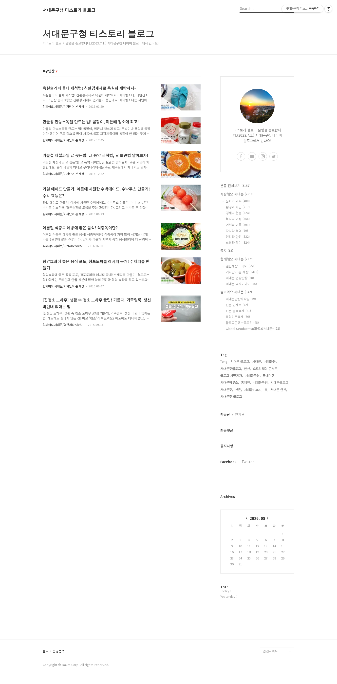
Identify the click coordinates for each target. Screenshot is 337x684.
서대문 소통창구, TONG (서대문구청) (276, 576)
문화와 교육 (238, 201)
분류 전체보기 (235, 185)
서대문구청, (261, 382)
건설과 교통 (238, 224)
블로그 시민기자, (231, 375)
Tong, (224, 361)
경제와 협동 (238, 213)
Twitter (248, 461)
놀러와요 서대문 (236, 291)
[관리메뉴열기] (328, 8)
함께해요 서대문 (237, 258)
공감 (266, 587)
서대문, (257, 361)
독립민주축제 (238, 316)
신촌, (238, 389)
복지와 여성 (238, 218)
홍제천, (246, 382)
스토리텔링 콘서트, (266, 368)
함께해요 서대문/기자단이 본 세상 (63, 106)
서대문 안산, (278, 389)
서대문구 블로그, (231, 396)
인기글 (239, 414)
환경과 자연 (238, 207)
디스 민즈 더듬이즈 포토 (278, 615)
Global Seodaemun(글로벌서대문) (253, 328)
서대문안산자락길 (241, 299)
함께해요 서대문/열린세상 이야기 (63, 246)
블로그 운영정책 (53, 651)
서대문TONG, (253, 389)
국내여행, (269, 375)
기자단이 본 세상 (242, 272)
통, (266, 389)
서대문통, (270, 361)
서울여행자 (270, 603)
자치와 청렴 (237, 230)
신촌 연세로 (237, 304)
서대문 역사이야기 (241, 283)
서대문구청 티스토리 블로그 (69, 10)
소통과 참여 (238, 242)
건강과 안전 (238, 236)
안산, (247, 368)
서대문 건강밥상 (240, 278)
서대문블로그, (280, 382)
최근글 (225, 414)
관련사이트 (270, 651)
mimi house (271, 627)
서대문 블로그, (240, 361)
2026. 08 (257, 518)
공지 (226, 250)
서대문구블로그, (231, 368)
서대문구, (226, 389)
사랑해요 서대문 (237, 194)
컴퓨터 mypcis (273, 595)
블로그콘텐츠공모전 (242, 322)
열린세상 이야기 (241, 266)
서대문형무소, (229, 382)
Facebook (228, 461)
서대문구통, (253, 375)
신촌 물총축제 (238, 310)
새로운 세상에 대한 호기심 (278, 639)
